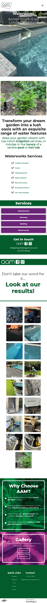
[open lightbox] (14, 314)
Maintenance (23, 211)
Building (23, 224)
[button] (42, 5)
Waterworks (23, 230)
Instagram (23, 556)
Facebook (23, 550)
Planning (23, 217)
